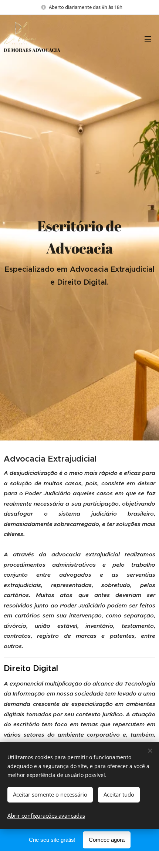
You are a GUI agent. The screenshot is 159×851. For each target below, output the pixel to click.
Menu (148, 38)
